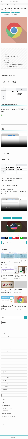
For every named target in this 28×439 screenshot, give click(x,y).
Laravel (4, 357)
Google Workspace (6, 12)
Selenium (5, 366)
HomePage (5, 351)
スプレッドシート (11, 62)
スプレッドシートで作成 (13, 54)
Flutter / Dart (6, 339)
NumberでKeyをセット (10, 53)
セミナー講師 (6, 419)
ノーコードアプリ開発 (7, 408)
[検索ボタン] (26, 1)
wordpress (5, 374)
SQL (4, 369)
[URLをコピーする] (25, 238)
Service (4, 402)
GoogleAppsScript (7, 348)
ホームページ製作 (7, 405)
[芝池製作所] (14, 1)
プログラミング (6, 386)
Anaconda (5, 327)
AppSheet (13, 12)
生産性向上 (5, 389)
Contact (4, 427)
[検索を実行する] (25, 317)
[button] (3, 238)
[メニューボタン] (1, 1)
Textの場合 (7, 61)
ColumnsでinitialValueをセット (14, 56)
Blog (4, 333)
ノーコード (18, 12)
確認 (8, 58)
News (4, 360)
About (4, 399)
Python (4, 363)
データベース (6, 380)
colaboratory (6, 336)
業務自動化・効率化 (7, 410)
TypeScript (5, 371)
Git (3, 342)
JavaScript (5, 354)
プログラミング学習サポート (9, 416)
